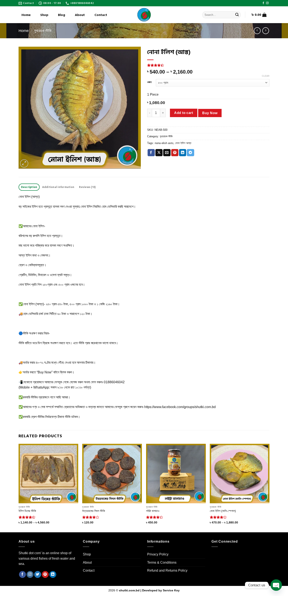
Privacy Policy (157, 554)
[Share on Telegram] (190, 152)
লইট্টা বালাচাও (152, 511)
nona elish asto (164, 143)
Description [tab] (29, 187)
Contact (100, 14)
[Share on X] (159, 152)
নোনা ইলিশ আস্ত (183, 143)
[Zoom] (24, 163)
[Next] (269, 487)
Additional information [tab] (58, 187)
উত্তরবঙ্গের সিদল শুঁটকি (93, 511)
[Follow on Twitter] (37, 574)
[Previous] (19, 487)
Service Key (171, 590)
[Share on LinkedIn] (182, 152)
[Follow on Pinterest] (45, 574)
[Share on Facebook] (151, 152)
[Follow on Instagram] (267, 3)
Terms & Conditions (161, 562)
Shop (44, 14)
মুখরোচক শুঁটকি (42, 30)
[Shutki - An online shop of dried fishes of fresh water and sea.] (144, 14)
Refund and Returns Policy (167, 570)
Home (26, 14)
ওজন (149, 82)
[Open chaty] (276, 585)
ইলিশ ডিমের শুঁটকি (27, 511)
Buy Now (209, 113)
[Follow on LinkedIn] (52, 574)
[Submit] (237, 15)
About (80, 14)
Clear (265, 76)
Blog (61, 14)
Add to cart (183, 113)
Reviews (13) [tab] (87, 187)
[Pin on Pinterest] (174, 152)
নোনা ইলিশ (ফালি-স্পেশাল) (223, 511)
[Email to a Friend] (166, 152)
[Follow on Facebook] (263, 3)
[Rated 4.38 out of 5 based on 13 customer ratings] (208, 65)
